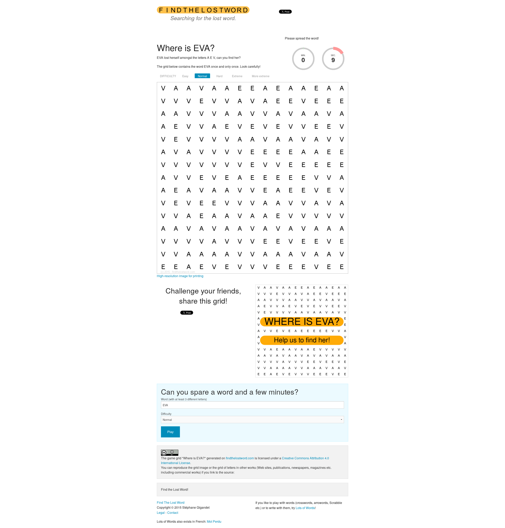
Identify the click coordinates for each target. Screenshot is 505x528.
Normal (202, 76)
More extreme (260, 76)
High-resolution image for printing (180, 276)
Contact (172, 512)
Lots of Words (305, 507)
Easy (185, 76)
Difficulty (166, 414)
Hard (219, 76)
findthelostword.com (240, 458)
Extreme (237, 76)
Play (170, 432)
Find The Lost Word (170, 502)
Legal (161, 512)
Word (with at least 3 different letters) (184, 399)
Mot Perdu (214, 521)
